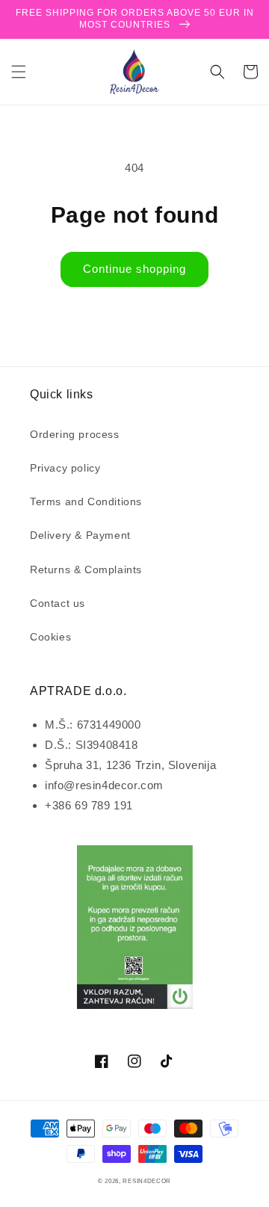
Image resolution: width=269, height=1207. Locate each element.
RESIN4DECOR (147, 1181)
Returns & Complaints (86, 569)
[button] (18, 71)
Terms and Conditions (86, 501)
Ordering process (75, 434)
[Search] (217, 71)
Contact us (57, 603)
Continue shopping (134, 268)
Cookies (50, 637)
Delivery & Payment (80, 535)
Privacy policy (65, 468)
